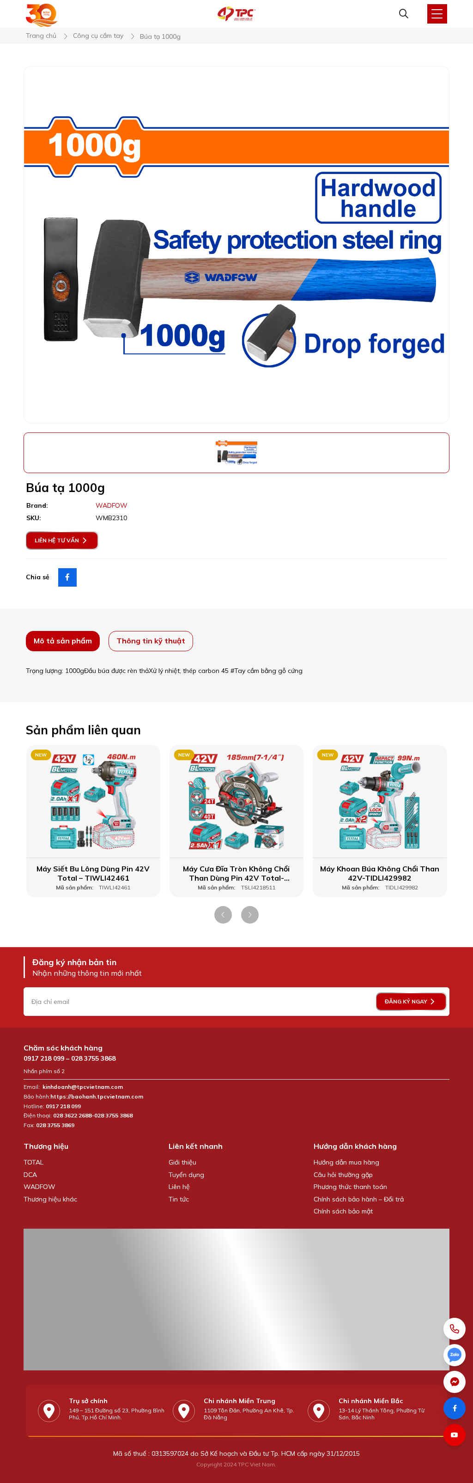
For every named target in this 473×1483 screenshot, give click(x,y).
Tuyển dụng (186, 1175)
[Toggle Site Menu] (437, 14)
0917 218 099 (44, 1058)
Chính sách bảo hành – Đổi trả (359, 1199)
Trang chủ (41, 36)
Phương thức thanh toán (350, 1187)
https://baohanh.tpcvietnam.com (97, 1096)
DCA (30, 1175)
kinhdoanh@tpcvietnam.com (82, 1087)
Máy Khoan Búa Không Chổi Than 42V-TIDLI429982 (379, 873)
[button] (223, 915)
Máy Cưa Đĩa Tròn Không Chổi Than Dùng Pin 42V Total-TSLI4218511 (236, 873)
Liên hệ (179, 1187)
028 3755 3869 (55, 1125)
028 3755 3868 (93, 1058)
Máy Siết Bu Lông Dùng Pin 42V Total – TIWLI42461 (93, 873)
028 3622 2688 (72, 1115)
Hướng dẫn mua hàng (346, 1162)
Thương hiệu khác (50, 1199)
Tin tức (179, 1199)
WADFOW (39, 1187)
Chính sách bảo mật (343, 1211)
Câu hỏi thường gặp (343, 1175)
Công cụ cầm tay (98, 36)
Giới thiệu (182, 1162)
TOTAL (33, 1162)
